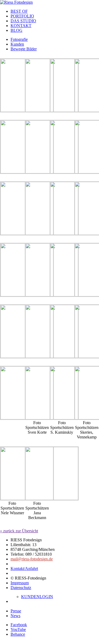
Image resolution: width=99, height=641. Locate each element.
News (15, 615)
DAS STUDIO (23, 21)
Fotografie (19, 39)
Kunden (17, 44)
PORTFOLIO (22, 16)
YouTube (18, 629)
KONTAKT (21, 25)
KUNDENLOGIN (37, 596)
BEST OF (19, 11)
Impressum (20, 583)
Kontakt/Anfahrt (24, 568)
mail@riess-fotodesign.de (32, 559)
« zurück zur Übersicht (19, 531)
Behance (18, 634)
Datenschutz (21, 587)
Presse (16, 611)
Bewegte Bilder (24, 49)
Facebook (19, 624)
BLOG (16, 30)
